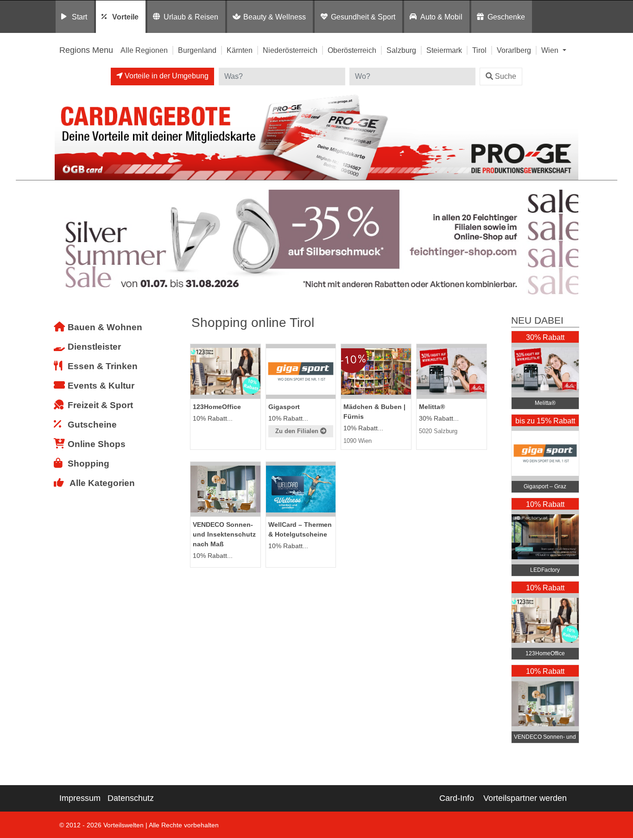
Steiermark (444, 50)
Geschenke (506, 17)
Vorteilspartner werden (525, 798)
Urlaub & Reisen (191, 17)
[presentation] (63, 242)
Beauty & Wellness (274, 17)
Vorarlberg (514, 50)
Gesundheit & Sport (363, 17)
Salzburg (401, 50)
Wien (550, 50)
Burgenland (197, 50)
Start (79, 17)
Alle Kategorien (102, 483)
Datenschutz (131, 798)
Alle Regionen (144, 50)
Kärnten (240, 50)
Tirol (479, 50)
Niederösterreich (290, 50)
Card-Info (456, 798)
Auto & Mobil (441, 17)
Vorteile (125, 17)
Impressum (80, 798)
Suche (505, 76)
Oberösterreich (352, 50)
